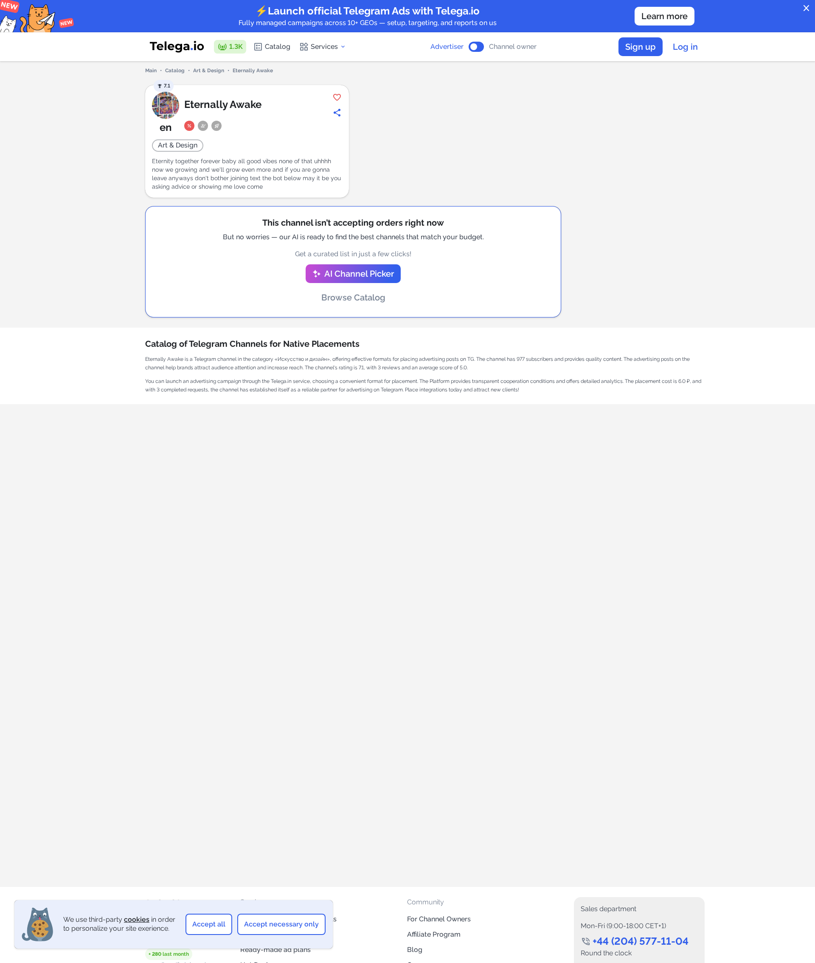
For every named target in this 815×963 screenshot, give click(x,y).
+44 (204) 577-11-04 (641, 941)
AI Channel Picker (359, 274)
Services (324, 46)
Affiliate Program (434, 934)
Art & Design (208, 71)
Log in (685, 47)
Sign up (640, 47)
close (806, 8)
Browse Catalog (353, 297)
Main (151, 71)
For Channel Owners (439, 919)
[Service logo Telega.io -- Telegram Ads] (177, 47)
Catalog (277, 46)
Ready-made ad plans (275, 950)
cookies (136, 919)
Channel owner (513, 46)
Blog (414, 950)
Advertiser (447, 46)
